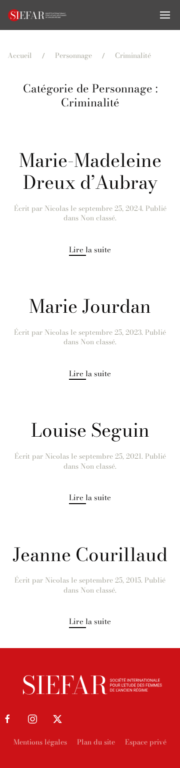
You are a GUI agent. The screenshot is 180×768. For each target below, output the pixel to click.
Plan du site (96, 742)
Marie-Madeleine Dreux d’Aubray (90, 171)
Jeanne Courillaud (90, 555)
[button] (165, 15)
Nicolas (56, 208)
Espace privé (145, 742)
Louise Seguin (90, 430)
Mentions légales (40, 742)
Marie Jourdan (90, 306)
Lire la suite (90, 249)
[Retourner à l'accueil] (38, 15)
